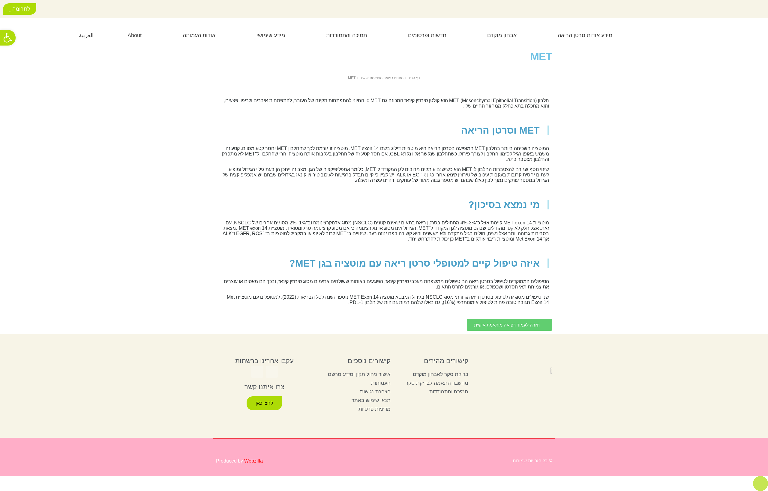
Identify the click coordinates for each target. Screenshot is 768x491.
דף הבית (413, 78)
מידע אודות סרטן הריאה (585, 35)
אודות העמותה (199, 35)
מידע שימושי (270, 35)
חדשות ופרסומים (427, 35)
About (135, 35)
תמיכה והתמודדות (346, 35)
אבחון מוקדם (502, 35)
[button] (29, 34)
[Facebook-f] (65, 9)
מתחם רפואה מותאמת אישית (381, 78)
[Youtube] (52, 9)
